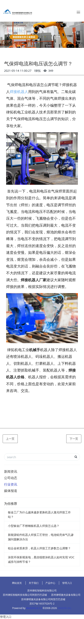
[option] (42, 35)
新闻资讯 (10, 471)
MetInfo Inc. (65, 608)
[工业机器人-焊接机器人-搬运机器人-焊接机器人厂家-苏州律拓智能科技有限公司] (17, 11)
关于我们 (34, 583)
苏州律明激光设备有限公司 (66, 595)
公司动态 (10, 478)
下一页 (74, 439)
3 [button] (48, 43)
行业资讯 (10, 484)
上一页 (10, 439)
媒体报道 (10, 490)
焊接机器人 (19, 92)
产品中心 (50, 583)
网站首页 (17, 583)
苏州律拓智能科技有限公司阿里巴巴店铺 (25, 595)
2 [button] (42, 43)
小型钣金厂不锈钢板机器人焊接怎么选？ (33, 526)
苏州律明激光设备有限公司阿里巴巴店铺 (43, 599)
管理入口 (67, 583)
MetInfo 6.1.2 (34, 608)
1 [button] (36, 43)
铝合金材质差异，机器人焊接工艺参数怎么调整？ (39, 548)
